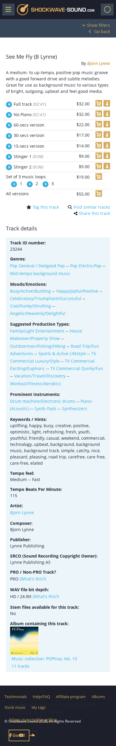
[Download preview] (107, 103)
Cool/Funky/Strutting (30, 306)
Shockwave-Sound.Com (55, 9)
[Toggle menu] (8, 9)
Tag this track (46, 207)
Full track (30, 104)
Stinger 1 (28, 156)
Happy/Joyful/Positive (77, 291)
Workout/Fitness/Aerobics (35, 383)
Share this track (94, 213)
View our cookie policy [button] (33, 719)
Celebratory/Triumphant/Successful (45, 298)
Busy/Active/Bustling (30, 291)
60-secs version (29, 125)
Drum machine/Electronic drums (42, 401)
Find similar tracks (91, 207)
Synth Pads (46, 408)
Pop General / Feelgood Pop (37, 266)
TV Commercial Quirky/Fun (76, 368)
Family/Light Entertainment (37, 331)
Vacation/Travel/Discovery (39, 376)
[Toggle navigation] (107, 9)
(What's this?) (33, 579)
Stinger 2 (28, 167)
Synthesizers (74, 408)
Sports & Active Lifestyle (62, 353)
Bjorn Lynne (98, 63)
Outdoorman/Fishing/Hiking (37, 346)
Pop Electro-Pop (85, 266)
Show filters (98, 25)
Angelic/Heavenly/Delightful (37, 313)
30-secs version (29, 135)
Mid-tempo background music (40, 273)
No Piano (30, 114)
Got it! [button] (18, 735)
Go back (102, 31)
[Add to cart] (98, 103)
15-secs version (29, 146)
